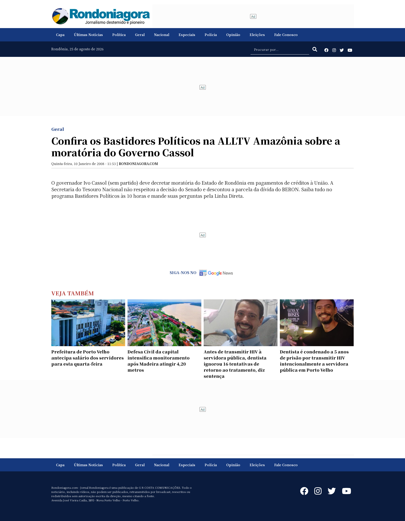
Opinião (233, 34)
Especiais (187, 34)
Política (119, 34)
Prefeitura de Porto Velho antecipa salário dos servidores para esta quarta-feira (87, 358)
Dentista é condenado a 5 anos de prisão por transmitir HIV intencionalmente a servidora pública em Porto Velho (314, 361)
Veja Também (72, 293)
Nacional (161, 34)
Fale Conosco (286, 34)
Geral (140, 34)
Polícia (211, 34)
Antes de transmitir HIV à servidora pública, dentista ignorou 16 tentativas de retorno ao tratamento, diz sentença (235, 364)
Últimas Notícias (88, 34)
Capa (60, 34)
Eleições (257, 34)
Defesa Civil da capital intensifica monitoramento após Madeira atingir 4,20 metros (159, 361)
